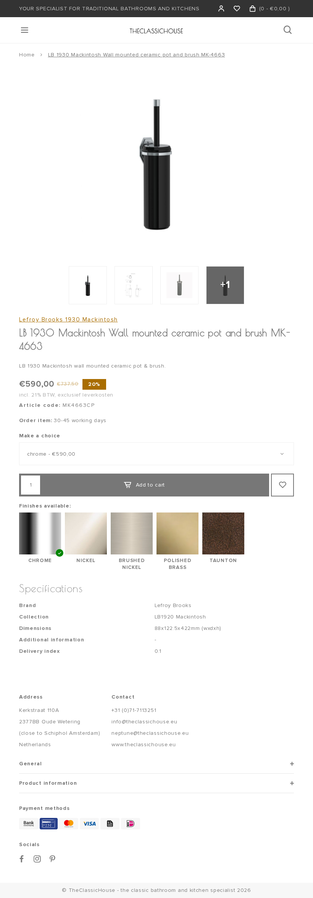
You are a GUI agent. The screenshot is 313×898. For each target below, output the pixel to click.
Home (27, 54)
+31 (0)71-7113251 (133, 710)
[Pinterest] (53, 859)
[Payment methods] (28, 823)
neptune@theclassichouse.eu (150, 733)
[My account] (221, 8)
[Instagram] (37, 859)
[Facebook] (22, 859)
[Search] (288, 30)
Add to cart (150, 485)
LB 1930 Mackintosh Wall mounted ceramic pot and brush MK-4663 (136, 54)
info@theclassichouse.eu (144, 721)
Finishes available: (45, 506)
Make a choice (39, 435)
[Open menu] (25, 30)
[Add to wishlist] (282, 485)
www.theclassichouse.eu (143, 744)
